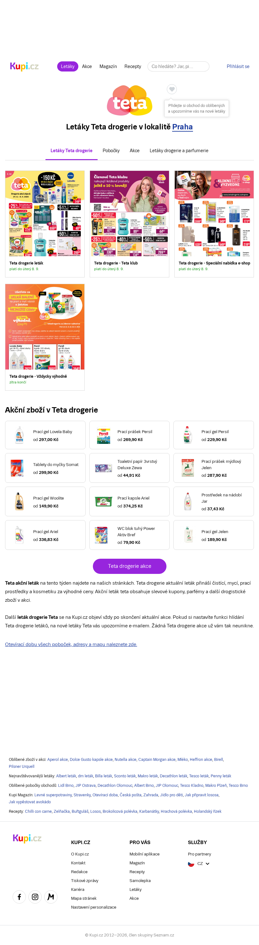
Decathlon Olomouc (115, 785)
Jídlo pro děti (171, 795)
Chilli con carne (38, 811)
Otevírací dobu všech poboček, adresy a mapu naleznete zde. (71, 644)
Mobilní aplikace (145, 854)
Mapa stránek (84, 898)
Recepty (132, 66)
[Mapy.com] (50, 897)
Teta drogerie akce (129, 566)
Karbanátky (149, 811)
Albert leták (66, 776)
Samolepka (140, 880)
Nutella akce (125, 759)
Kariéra (77, 889)
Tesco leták (199, 776)
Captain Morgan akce (157, 759)
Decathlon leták (173, 776)
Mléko (183, 759)
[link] (45, 224)
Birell (218, 759)
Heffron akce (201, 759)
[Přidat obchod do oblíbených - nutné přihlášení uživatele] (172, 89)
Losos (95, 811)
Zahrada (150, 795)
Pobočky (111, 150)
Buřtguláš (80, 811)
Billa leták (103, 776)
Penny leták (221, 776)
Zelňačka (62, 811)
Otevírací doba (105, 795)
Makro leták (148, 776)
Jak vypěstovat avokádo (30, 802)
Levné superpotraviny (53, 795)
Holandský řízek (207, 811)
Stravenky (82, 795)
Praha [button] (182, 126)
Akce (87, 66)
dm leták (85, 776)
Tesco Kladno (191, 785)
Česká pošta (131, 795)
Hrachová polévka (176, 811)
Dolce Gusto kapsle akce (91, 759)
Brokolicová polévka (120, 811)
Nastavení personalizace (93, 907)
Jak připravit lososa (202, 795)
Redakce (79, 871)
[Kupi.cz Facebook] (19, 897)
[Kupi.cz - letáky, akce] (24, 67)
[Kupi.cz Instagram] (35, 897)
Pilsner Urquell (21, 766)
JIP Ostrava (85, 785)
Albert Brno (144, 785)
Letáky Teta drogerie (72, 150)
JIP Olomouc (167, 785)
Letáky (68, 66)
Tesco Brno (238, 785)
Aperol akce (57, 759)
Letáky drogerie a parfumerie (179, 150)
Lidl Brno (66, 785)
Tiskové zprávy (84, 880)
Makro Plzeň (216, 785)
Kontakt (78, 863)
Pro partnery (199, 854)
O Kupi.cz (80, 854)
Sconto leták (125, 776)
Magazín (108, 66)
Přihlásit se (238, 66)
